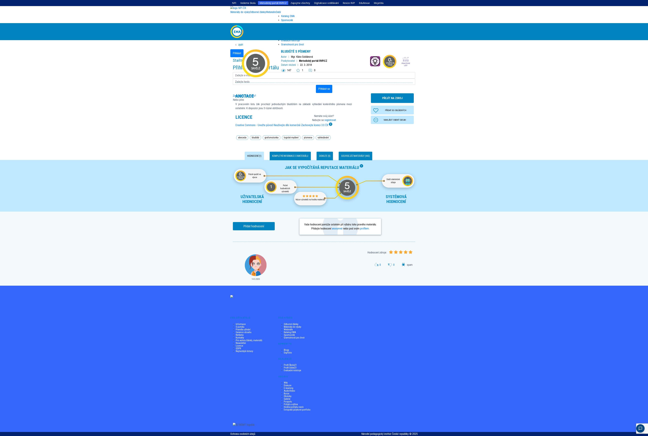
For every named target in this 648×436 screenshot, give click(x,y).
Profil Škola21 (290, 365)
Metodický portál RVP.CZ (273, 3)
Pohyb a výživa (291, 404)
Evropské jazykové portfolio (297, 409)
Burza (286, 393)
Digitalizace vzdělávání (326, 3)
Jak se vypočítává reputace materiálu (322, 167)
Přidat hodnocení (254, 226)
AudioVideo (289, 390)
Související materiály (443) (355, 156)
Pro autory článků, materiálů (249, 340)
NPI (234, 3)
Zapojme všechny (300, 3)
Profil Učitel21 (290, 367)
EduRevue (364, 3)
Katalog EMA (288, 16)
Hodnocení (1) (254, 156)
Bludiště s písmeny (296, 51)
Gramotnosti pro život (294, 337)
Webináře (288, 329)
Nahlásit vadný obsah (395, 120)
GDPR (238, 348)
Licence (239, 345)
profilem (364, 228)
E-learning (288, 388)
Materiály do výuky (292, 326)
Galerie (287, 399)
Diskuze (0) (324, 156)
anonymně (337, 228)
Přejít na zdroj (392, 98)
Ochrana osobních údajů (242, 433)
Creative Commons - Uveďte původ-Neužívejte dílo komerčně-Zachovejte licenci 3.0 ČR (281, 125)
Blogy (286, 350)
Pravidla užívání (243, 329)
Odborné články (291, 324)
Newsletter (241, 343)
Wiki (286, 382)
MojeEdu (379, 3)
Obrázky (287, 396)
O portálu (240, 326)
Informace (241, 324)
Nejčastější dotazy (244, 351)
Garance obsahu (243, 332)
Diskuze (287, 385)
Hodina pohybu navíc (294, 407)
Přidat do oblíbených (395, 110)
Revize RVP (349, 3)
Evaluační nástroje (292, 370)
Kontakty (240, 337)
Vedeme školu (248, 3)
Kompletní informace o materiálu (290, 156)
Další (278, 12)
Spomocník (287, 20)
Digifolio (288, 352)
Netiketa (240, 335)
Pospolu (288, 401)
